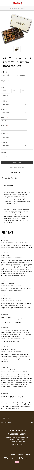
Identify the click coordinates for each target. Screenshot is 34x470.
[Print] (9, 178)
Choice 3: (4, 117)
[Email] (6, 178)
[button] (20, 75)
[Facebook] (2, 178)
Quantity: (4, 152)
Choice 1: (4, 101)
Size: (2, 87)
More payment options (17, 167)
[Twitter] (12, 178)
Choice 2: (4, 109)
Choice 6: (4, 142)
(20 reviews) (12, 75)
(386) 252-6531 (18, 445)
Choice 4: (4, 125)
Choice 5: (4, 134)
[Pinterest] (16, 178)
